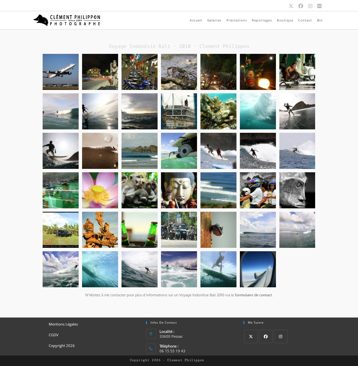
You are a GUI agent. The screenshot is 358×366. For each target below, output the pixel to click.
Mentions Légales (63, 324)
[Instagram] (280, 336)
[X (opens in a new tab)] (293, 6)
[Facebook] (266, 336)
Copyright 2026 (62, 345)
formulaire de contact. (254, 295)
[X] (251, 336)
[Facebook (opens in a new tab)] (303, 6)
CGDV (53, 334)
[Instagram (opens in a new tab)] (312, 6)
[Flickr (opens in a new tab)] (319, 6)
